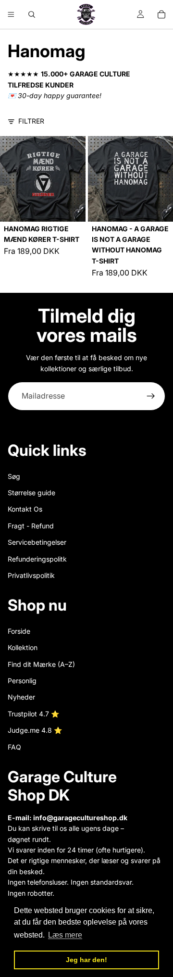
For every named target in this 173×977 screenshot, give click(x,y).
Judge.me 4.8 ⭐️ (35, 730)
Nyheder (21, 697)
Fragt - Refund (31, 526)
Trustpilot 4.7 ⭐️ (33, 714)
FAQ (14, 747)
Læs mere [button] (65, 935)
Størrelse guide (31, 492)
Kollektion (22, 647)
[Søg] (31, 14)
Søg (14, 476)
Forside (19, 631)
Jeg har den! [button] (86, 960)
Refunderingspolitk (37, 559)
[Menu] (11, 14)
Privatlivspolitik (31, 575)
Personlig (22, 680)
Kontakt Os (25, 509)
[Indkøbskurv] (161, 14)
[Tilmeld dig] (151, 396)
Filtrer (31, 121)
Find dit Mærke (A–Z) (41, 664)
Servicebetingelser (37, 542)
